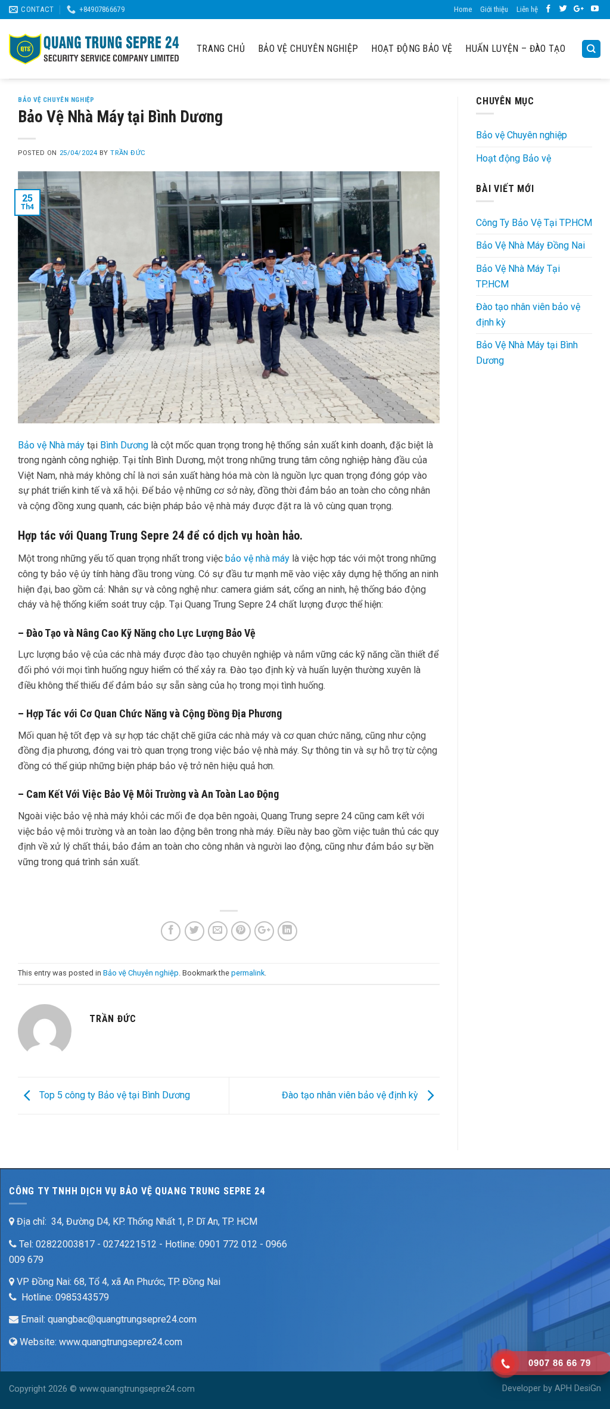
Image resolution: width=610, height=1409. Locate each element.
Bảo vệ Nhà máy (51, 445)
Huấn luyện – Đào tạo (515, 48)
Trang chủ (221, 48)
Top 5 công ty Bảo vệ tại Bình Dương (113, 1095)
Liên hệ (527, 9)
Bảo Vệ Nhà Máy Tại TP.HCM (518, 276)
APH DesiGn (578, 1388)
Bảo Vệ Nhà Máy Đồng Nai (530, 245)
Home (463, 9)
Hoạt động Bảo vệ (411, 48)
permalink (247, 972)
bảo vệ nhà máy (257, 558)
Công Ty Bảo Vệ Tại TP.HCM (534, 222)
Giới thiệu (494, 9)
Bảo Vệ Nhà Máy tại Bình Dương (527, 352)
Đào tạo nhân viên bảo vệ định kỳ (351, 1095)
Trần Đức (127, 153)
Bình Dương (124, 445)
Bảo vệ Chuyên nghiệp (308, 48)
